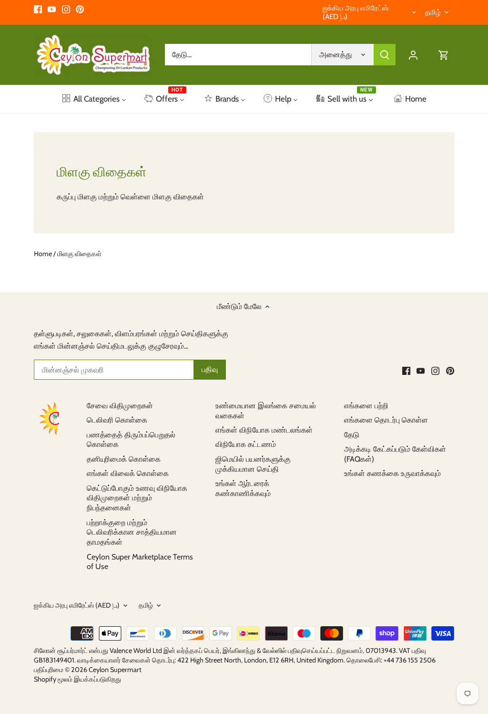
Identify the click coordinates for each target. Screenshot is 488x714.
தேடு (351, 434)
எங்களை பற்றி (366, 405)
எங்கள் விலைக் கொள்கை (128, 473)
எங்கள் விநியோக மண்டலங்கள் (264, 430)
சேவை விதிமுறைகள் (120, 405)
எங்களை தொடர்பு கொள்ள (386, 419)
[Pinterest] (80, 9)
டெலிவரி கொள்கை (117, 419)
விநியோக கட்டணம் (245, 444)
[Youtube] (52, 9)
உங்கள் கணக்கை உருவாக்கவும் (392, 473)
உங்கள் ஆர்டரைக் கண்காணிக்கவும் (243, 488)
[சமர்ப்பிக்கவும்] (385, 54)
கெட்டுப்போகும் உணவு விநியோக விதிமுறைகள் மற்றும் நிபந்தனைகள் (137, 498)
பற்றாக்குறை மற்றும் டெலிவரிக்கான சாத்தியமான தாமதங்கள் (132, 532)
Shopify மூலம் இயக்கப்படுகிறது (77, 679)
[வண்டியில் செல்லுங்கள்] (443, 54)
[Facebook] (38, 9)
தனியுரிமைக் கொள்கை (124, 459)
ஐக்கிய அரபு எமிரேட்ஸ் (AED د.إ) (355, 12)
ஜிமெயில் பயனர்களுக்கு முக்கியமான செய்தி (253, 464)
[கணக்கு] (413, 54)
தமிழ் (433, 12)
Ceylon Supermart (115, 669)
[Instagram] (66, 9)
